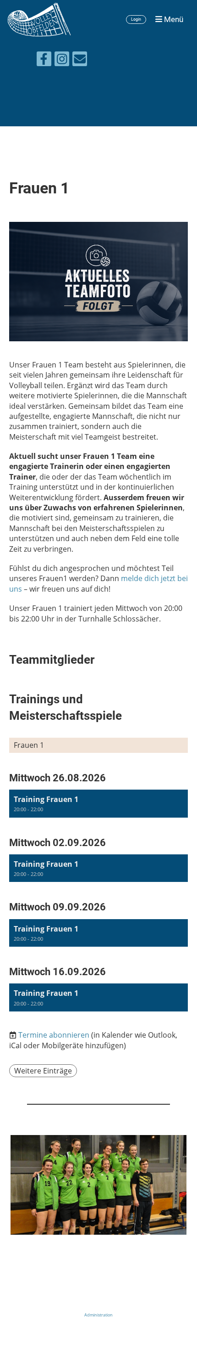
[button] (98, 804)
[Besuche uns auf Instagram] (62, 60)
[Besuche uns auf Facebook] (44, 60)
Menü (172, 19)
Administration (98, 1315)
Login (136, 19)
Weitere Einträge (43, 1071)
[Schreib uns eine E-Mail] (79, 60)
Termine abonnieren (53, 1035)
